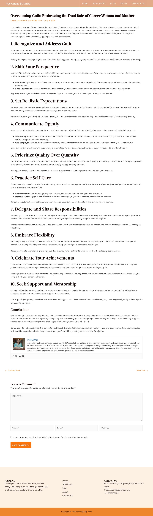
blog (113, 4)
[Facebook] (13, 356)
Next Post (142, 370)
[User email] (23, 356)
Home (85, 4)
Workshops (99, 4)
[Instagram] (16, 356)
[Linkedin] (20, 356)
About (123, 4)
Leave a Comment (19, 20)
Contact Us (138, 4)
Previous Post (12, 370)
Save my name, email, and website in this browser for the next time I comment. (51, 437)
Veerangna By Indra (18, 3)
